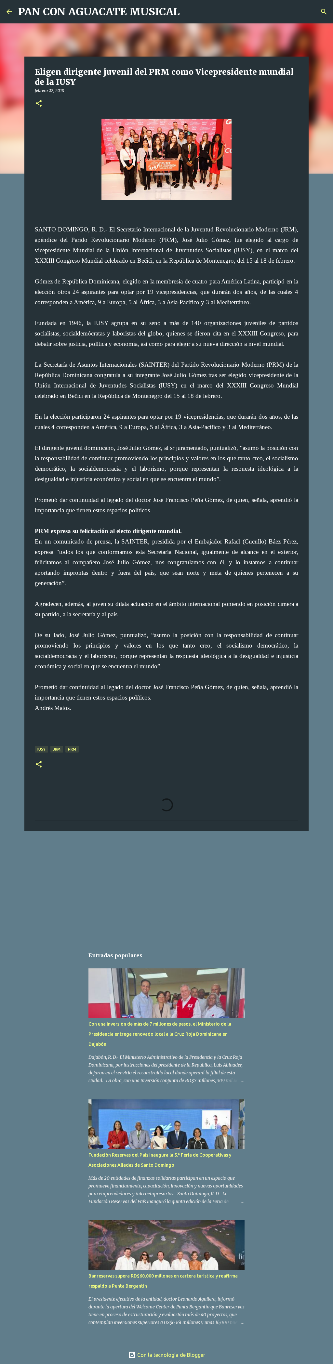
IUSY (41, 749)
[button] (39, 103)
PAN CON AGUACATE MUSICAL (99, 11)
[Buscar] (189, 12)
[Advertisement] (166, 886)
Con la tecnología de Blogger (170, 1355)
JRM (56, 749)
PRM (72, 749)
